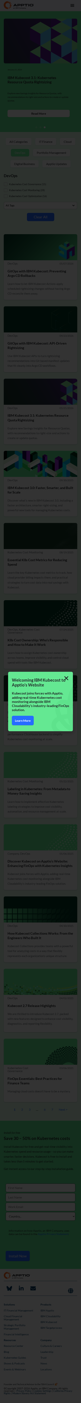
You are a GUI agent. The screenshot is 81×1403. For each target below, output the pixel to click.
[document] (40, 701)
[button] (66, 678)
